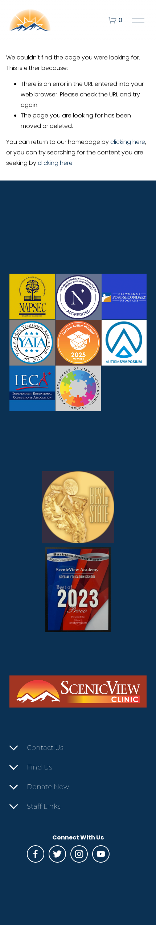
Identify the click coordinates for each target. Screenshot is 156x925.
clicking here (127, 142)
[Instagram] (79, 854)
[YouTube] (101, 854)
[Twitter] (57, 854)
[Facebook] (35, 854)
